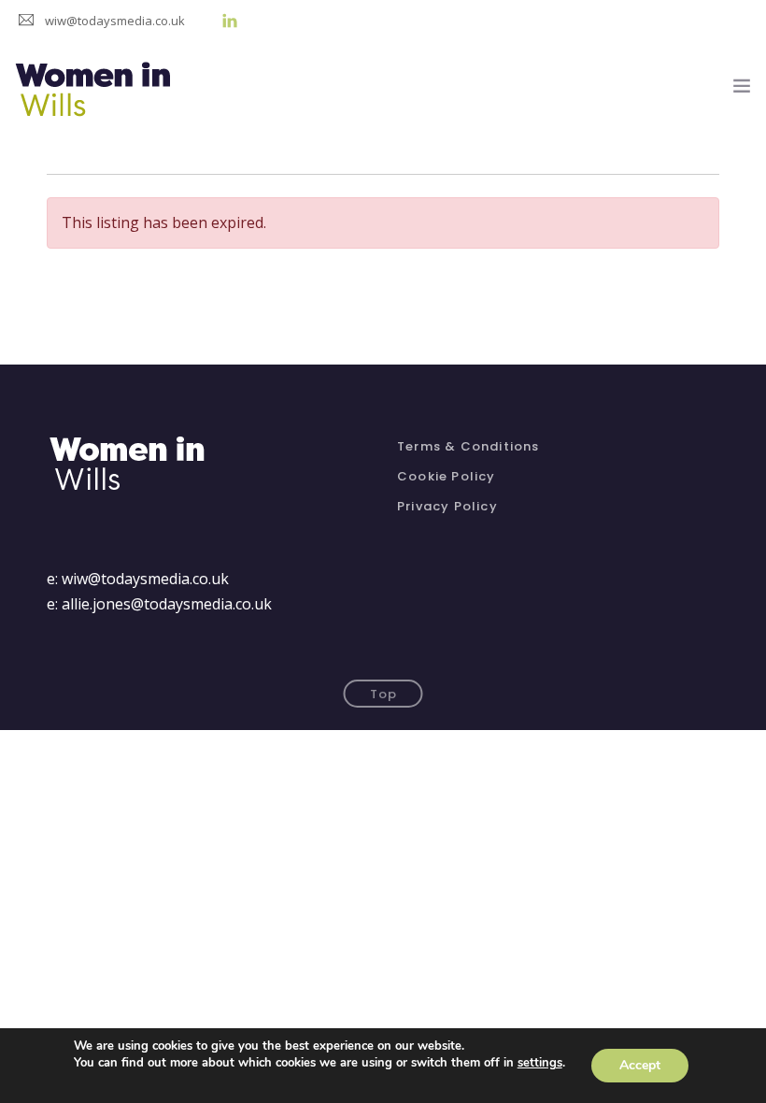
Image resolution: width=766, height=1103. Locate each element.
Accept (639, 1065)
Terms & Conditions (468, 446)
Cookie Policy (446, 476)
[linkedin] (229, 20)
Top (383, 694)
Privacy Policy (447, 506)
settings (540, 1062)
